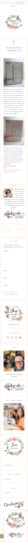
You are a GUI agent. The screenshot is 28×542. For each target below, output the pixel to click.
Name (5, 270)
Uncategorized (13, 54)
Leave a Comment (14, 179)
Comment (6, 251)
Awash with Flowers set (15, 93)
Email (5, 278)
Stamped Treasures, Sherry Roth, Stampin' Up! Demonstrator (14, 22)
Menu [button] (15, 6)
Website (6, 285)
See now (20, 3)
